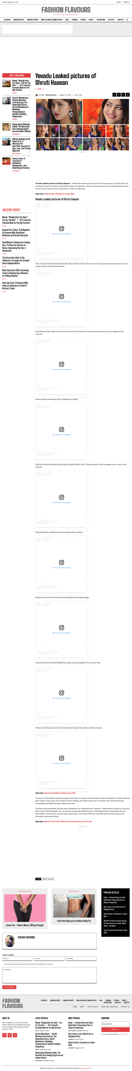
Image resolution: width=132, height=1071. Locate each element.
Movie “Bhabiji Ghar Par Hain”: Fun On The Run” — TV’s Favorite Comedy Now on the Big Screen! (21, 85)
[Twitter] (119, 95)
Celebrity (16, 171)
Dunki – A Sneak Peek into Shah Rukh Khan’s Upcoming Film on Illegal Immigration (114, 900)
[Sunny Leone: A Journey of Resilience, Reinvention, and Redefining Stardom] (6, 161)
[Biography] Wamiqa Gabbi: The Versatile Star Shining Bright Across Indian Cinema (21, 128)
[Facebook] (114, 95)
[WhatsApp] (128, 95)
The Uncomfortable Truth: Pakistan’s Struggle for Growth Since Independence (15, 260)
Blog (14, 93)
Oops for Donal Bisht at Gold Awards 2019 (59, 793)
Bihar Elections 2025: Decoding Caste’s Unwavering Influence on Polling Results (15, 273)
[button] (127, 19)
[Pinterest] (123, 95)
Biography (16, 134)
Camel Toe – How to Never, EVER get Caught (25, 925)
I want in (114, 1029)
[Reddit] (15, 1035)
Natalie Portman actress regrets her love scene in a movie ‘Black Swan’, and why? (115, 923)
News (15, 119)
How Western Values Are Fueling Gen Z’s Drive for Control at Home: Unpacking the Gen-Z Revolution (16, 246)
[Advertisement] (37, 29)
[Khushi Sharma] (37, 95)
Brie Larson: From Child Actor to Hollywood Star (80, 1035)
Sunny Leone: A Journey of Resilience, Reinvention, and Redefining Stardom (20, 163)
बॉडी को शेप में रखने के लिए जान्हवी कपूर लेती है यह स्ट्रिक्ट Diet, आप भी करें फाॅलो (68, 821)
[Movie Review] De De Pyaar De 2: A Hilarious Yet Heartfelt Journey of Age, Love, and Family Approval (21, 145)
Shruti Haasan (48, 879)
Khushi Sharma (51, 95)
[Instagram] (10, 1035)
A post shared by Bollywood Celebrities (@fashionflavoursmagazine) (64, 327)
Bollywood (16, 153)
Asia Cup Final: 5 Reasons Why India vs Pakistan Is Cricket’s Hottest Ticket (15, 285)
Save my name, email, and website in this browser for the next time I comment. (29, 964)
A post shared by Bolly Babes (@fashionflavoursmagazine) (61, 259)
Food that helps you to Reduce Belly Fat (74, 921)
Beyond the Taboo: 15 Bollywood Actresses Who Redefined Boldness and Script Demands (16, 232)
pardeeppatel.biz (86, 1068)
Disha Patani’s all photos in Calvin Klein (59, 194)
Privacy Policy (122, 1034)
